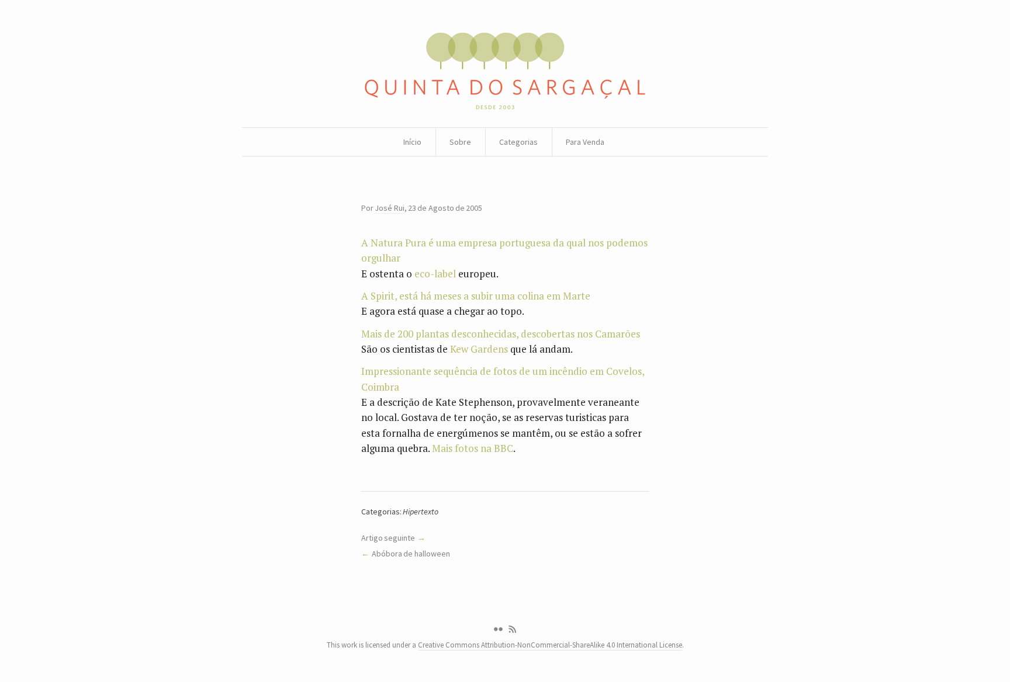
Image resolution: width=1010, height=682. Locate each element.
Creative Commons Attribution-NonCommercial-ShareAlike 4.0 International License (550, 645)
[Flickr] (498, 629)
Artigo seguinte (388, 538)
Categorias (518, 142)
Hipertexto (420, 511)
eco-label (435, 273)
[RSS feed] (513, 629)
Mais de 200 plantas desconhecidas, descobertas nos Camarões (500, 333)
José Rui (389, 208)
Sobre (460, 142)
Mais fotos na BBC (472, 448)
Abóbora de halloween (411, 553)
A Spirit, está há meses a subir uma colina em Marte (475, 295)
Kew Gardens (479, 349)
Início (412, 142)
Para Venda (585, 142)
